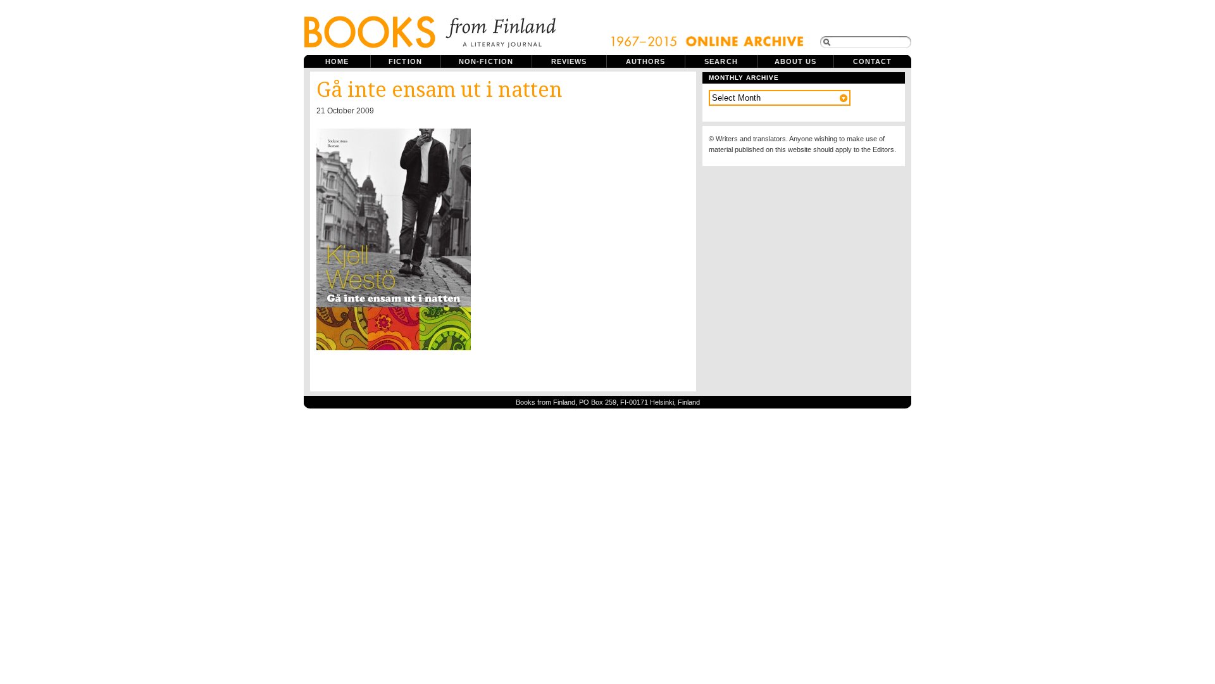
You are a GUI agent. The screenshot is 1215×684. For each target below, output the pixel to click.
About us (796, 61)
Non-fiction (486, 61)
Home (337, 61)
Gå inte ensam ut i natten (439, 90)
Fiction (405, 61)
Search (721, 61)
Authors (646, 61)
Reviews (569, 61)
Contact (872, 61)
